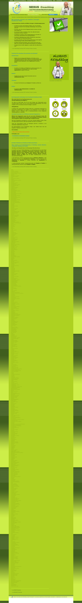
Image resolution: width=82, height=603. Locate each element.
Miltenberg (13, 406)
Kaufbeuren (13, 345)
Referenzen (51, 14)
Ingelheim (13, 334)
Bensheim (13, 210)
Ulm (12, 540)
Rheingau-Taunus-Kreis (15, 471)
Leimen (12, 373)
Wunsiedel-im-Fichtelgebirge (16, 580)
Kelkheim (12, 349)
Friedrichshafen (14, 284)
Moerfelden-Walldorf (14, 407)
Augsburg (13, 186)
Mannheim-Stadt (14, 397)
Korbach (12, 359)
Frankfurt (12, 272)
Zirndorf (12, 583)
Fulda (12, 289)
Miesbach (13, 405)
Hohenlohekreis (14, 329)
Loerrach (12, 382)
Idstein (12, 333)
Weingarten (13, 563)
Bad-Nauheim (13, 198)
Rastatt (12, 459)
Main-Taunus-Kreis (14, 391)
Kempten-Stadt (13, 351)
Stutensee (13, 523)
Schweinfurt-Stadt (14, 506)
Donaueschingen (14, 247)
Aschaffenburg (13, 183)
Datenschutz (46, 11)
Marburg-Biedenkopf (14, 399)
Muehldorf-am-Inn (14, 409)
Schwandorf (13, 502)
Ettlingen (12, 266)
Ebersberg (13, 251)
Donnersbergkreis (14, 249)
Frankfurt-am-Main (14, 273)
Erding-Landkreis (14, 260)
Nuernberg (13, 432)
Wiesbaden (13, 572)
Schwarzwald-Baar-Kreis (15, 504)
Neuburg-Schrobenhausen (15, 417)
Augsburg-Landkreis (14, 187)
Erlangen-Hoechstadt (15, 262)
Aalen (12, 169)
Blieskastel (13, 219)
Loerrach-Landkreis (14, 383)
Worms (12, 578)
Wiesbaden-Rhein (14, 574)
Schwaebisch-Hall (14, 499)
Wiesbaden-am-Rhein (15, 573)
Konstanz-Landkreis (14, 357)
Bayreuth (12, 207)
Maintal (12, 390)
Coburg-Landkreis (14, 233)
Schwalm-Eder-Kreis (14, 501)
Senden (12, 509)
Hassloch (12, 311)
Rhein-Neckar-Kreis (14, 473)
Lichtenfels (13, 376)
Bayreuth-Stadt (13, 209)
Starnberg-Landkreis (14, 520)
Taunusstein (13, 529)
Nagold (12, 414)
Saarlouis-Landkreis (14, 491)
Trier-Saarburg (13, 534)
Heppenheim (13, 319)
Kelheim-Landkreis (14, 348)
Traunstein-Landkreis (15, 532)
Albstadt (12, 174)
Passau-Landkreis (14, 449)
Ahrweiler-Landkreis (14, 171)
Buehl (12, 227)
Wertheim (12, 569)
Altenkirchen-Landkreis (15, 175)
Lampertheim (13, 366)
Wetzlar (12, 571)
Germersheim (13, 297)
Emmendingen (13, 255)
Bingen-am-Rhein (14, 216)
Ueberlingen (13, 539)
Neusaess (13, 422)
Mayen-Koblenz (14, 400)
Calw (12, 229)
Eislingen (12, 254)
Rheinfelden (13, 470)
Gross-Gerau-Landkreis (15, 306)
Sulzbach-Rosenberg (15, 528)
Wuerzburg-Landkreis (15, 581)
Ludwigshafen (13, 385)
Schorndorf (13, 496)
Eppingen (13, 258)
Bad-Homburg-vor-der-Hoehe (16, 193)
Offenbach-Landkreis (14, 442)
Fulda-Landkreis (14, 290)
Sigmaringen (13, 510)
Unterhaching (13, 543)
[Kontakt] (60, 117)
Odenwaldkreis (13, 439)
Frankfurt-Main (13, 274)
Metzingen (13, 404)
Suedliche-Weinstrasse (15, 526)
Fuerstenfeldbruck (14, 285)
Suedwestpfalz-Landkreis (15, 527)
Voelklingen (13, 548)
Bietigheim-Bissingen (15, 215)
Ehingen (12, 252)
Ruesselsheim (13, 489)
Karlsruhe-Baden (14, 340)
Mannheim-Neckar (14, 396)
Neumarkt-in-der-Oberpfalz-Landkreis (17, 419)
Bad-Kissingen (13, 194)
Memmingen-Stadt (14, 401)
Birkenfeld (13, 217)
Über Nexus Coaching (15, 14)
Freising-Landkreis (14, 278)
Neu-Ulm (12, 428)
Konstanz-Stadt (13, 358)
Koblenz (12, 354)
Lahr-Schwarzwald (14, 365)
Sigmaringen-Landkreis (15, 511)
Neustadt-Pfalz (13, 426)
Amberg (12, 179)
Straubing (13, 521)
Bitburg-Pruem (13, 218)
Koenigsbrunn (13, 356)
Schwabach (13, 497)
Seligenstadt (13, 508)
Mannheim (13, 394)
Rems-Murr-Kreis (14, 467)
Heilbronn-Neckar (14, 318)
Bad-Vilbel (13, 203)
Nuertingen (13, 434)
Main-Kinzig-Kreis (14, 388)
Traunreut (13, 530)
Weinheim (13, 564)
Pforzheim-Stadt (14, 454)
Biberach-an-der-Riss (15, 214)
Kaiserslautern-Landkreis (15, 337)
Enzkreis (12, 257)
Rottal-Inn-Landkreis (14, 485)
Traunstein (13, 531)
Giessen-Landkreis (14, 302)
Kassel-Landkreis (14, 344)
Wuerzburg (13, 579)
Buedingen (13, 226)
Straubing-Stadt (14, 522)
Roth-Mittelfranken (14, 484)
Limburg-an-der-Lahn (15, 378)
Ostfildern (12, 448)
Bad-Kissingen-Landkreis (15, 195)
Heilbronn (13, 316)
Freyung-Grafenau (14, 280)
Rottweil (12, 487)
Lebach (12, 372)
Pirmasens (13, 456)
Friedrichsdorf (13, 283)
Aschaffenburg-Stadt (14, 185)
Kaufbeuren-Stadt (14, 346)
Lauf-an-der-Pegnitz (14, 371)
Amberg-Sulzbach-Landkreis (16, 180)
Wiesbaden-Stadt (14, 575)
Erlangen (12, 261)
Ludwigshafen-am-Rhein (15, 387)
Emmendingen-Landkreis (15, 256)
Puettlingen (13, 457)
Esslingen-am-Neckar (15, 265)
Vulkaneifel (13, 550)
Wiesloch (12, 576)
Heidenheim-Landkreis (15, 315)
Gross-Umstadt (13, 307)
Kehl (12, 347)
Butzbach (12, 228)
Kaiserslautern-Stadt (14, 338)
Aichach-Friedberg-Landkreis (16, 173)
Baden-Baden (13, 192)
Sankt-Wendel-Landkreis (15, 494)
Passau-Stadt (13, 450)
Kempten (12, 350)
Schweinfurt (13, 505)
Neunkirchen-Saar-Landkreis (16, 421)
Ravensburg (13, 461)
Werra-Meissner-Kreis (15, 568)
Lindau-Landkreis (14, 381)
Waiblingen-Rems (14, 552)
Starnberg (13, 519)
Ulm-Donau (13, 541)
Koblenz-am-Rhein (14, 355)
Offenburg (13, 443)
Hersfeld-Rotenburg (14, 321)
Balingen (12, 204)
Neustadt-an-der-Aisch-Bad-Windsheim (18, 424)
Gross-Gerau (13, 305)
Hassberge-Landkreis (15, 310)
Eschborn (12, 263)
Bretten (12, 223)
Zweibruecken (13, 585)
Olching (12, 444)
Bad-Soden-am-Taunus (15, 201)
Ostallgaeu (13, 447)
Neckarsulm (13, 416)
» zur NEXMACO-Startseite (17, 592)
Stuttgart (12, 524)
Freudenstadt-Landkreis (15, 279)
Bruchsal (12, 225)
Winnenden (13, 577)
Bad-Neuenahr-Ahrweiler (15, 199)
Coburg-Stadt (13, 232)
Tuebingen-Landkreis (15, 537)
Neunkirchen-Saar (14, 420)
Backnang (13, 189)
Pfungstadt (13, 455)
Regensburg (13, 464)
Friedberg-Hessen (14, 282)
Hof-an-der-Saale (14, 327)
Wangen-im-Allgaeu (14, 558)
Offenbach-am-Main (14, 441)
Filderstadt (13, 268)
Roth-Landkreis (14, 483)
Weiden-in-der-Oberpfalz (15, 560)
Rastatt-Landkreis (14, 460)
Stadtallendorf (13, 518)
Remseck (12, 466)
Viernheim (13, 546)
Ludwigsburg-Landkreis (15, 384)
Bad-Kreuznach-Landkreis (15, 197)
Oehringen (13, 440)
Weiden (12, 559)
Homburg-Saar (13, 330)
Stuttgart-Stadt (13, 525)
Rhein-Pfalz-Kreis (14, 474)
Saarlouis (12, 490)
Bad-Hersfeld (13, 191)
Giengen (12, 300)
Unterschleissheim (14, 544)
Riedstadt (12, 477)
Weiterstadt (13, 567)
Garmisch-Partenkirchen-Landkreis (17, 293)
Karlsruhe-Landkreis (14, 341)
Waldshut (12, 555)
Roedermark (13, 479)
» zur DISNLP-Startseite (16, 590)
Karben (12, 339)
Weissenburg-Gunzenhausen (16, 566)
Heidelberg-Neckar (14, 313)
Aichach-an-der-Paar (14, 172)
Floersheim (13, 269)
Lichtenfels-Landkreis (15, 377)
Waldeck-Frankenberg (15, 553)
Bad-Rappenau (14, 200)
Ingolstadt (13, 335)
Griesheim (13, 304)
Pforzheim (13, 453)
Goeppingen (13, 303)
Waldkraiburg (13, 554)
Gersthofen (13, 299)
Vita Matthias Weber (23, 14)
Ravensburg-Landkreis (15, 462)
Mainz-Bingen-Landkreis (15, 393)
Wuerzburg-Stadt (14, 582)
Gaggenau (13, 291)
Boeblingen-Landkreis (15, 222)
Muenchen (13, 411)
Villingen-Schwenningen (15, 547)
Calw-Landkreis (14, 230)
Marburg (12, 398)
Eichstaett (13, 253)
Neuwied (12, 430)
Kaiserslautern (13, 336)
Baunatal (12, 206)
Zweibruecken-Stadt (14, 586)
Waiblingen (13, 551)
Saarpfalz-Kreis (14, 492)
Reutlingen (13, 468)
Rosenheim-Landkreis (15, 481)
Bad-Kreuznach (14, 196)
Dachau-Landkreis (14, 237)
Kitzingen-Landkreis (14, 353)
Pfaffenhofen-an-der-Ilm (15, 451)
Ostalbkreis (13, 446)
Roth (12, 482)
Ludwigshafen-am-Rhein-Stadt (16, 386)
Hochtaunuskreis (14, 324)
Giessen (12, 301)
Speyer (12, 516)
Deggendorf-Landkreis (15, 241)
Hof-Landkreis (13, 328)
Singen (12, 513)
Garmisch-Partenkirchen (15, 292)
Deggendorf (13, 240)
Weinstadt (13, 565)
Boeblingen (13, 221)
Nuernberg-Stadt (14, 433)
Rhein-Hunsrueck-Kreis (15, 472)
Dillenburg (13, 243)
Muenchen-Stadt (14, 413)
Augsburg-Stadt (14, 188)
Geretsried (13, 295)
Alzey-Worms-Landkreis (15, 178)
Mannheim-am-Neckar (15, 395)
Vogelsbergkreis (14, 549)
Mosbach (12, 408)
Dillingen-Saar (13, 245)
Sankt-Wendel (13, 495)
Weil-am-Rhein (13, 561)
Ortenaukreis (13, 445)
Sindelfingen (13, 512)
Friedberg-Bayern (14, 281)
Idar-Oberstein (13, 332)
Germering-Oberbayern (15, 296)
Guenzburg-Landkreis (15, 308)
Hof (11, 326)
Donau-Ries (13, 248)
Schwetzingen (13, 507)
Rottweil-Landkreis (14, 488)
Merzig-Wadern (14, 403)
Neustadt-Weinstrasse (15, 427)
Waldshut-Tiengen (14, 557)
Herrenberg (13, 320)
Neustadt (12, 423)
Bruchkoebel (13, 224)
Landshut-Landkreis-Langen (16, 370)
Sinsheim (12, 514)
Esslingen (13, 264)
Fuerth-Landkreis (14, 288)
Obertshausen (13, 437)
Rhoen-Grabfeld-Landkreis (15, 476)
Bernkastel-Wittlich (14, 213)
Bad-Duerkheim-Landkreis (15, 190)
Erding (12, 259)
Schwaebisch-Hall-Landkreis (16, 500)
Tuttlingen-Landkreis (14, 538)
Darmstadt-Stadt (14, 239)
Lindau (12, 380)
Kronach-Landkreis (14, 360)
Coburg (12, 231)
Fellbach (12, 267)
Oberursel (13, 438)
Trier (12, 533)
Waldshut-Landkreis (14, 556)
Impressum (38, 11)
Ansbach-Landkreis (14, 182)
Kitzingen (12, 352)
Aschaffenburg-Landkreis (15, 184)
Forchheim (13, 270)
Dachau (12, 236)
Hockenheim (13, 325)
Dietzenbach (13, 242)
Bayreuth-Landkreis (14, 208)
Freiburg (12, 275)
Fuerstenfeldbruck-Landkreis (16, 286)
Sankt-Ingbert (13, 493)
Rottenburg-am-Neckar (15, 486)
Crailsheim (13, 235)
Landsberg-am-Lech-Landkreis (16, 368)
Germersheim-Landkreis (15, 298)
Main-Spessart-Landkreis (15, 389)
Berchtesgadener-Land (15, 211)
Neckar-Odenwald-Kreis (15, 415)
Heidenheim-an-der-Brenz (15, 314)
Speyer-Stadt (13, 517)
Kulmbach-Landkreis (14, 362)
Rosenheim (13, 480)
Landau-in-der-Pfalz (14, 367)
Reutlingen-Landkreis (15, 469)
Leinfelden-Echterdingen (15, 374)
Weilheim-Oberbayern (15, 562)
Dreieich (12, 250)
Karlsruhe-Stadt (14, 342)
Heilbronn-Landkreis (14, 317)
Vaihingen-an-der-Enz (15, 545)
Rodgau (12, 478)
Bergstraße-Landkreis (15, 212)
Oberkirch (13, 436)
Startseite (13, 17)
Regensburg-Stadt (14, 465)
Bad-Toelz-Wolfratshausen (15, 202)
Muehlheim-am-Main (14, 410)
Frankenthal (13, 271)
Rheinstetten (13, 475)
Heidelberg (13, 312)
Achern (12, 170)
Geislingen (13, 294)
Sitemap (53, 11)
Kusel (12, 363)
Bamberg (12, 205)
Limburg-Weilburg (14, 379)
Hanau (12, 309)
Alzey (12, 177)
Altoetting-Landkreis (14, 176)
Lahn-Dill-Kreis (13, 364)
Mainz (12, 392)
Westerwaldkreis (14, 570)
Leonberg (13, 375)
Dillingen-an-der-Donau (15, 244)
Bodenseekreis (13, 220)
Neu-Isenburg (13, 418)
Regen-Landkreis (14, 463)
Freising (12, 277)
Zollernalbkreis (13, 584)
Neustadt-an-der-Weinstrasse (16, 425)
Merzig (12, 402)
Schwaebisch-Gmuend (15, 498)
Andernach (13, 181)
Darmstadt (13, 238)
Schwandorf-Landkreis (15, 503)
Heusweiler (13, 323)
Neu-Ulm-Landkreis (14, 429)
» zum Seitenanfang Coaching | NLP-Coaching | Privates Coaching (24, 48)
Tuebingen (13, 536)
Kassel (12, 343)
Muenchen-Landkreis (15, 412)
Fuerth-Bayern (13, 287)
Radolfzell (13, 458)
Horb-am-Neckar (14, 331)
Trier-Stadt (13, 535)
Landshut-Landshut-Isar (15, 369)
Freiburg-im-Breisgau (15, 276)
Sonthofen (13, 515)
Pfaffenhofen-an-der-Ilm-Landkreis (17, 452)
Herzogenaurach (14, 322)
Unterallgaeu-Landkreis (15, 542)
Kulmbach (13, 361)
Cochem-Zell (13, 234)
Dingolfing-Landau (14, 246)
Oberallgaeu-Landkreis (15, 435)
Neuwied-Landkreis (14, 431)
